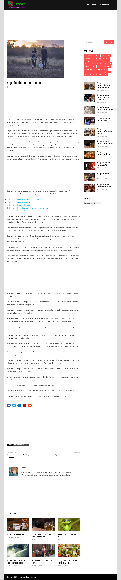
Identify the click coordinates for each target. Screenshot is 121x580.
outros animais (88, 69)
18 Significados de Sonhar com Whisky (103, 153)
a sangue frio (90, 55)
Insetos (99, 64)
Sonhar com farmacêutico (16, 534)
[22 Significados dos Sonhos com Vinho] (89, 163)
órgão (105, 75)
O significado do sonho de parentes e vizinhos (23, 199)
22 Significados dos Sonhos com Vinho (103, 164)
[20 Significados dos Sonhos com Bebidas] (89, 185)
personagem (104, 5)
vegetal (86, 75)
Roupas (87, 72)
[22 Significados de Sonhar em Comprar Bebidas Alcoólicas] (89, 83)
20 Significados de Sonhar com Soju (103, 175)
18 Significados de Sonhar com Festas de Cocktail (104, 131)
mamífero (87, 66)
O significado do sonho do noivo (18, 205)
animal (94, 5)
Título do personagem (21, 445)
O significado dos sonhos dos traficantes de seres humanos (28, 208)
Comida (95, 58)
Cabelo (103, 55)
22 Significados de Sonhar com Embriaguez (42, 535)
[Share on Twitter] (14, 405)
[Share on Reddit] (30, 405)
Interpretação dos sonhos (27, 577)
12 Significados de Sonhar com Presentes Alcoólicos (104, 97)
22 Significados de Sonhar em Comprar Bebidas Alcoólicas (103, 85)
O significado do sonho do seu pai (19, 202)
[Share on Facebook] (9, 405)
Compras (101, 58)
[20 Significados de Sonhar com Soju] (89, 174)
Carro (108, 55)
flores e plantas (105, 61)
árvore (100, 75)
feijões (97, 61)
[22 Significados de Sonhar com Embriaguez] (89, 141)
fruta (86, 64)
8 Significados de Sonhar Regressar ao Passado (16, 561)
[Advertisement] (60, 23)
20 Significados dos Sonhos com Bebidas (104, 186)
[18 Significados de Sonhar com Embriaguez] (89, 107)
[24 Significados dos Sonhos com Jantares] (89, 118)
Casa (87, 5)
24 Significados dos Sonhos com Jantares (104, 119)
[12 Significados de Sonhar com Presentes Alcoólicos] (89, 95)
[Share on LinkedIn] (19, 405)
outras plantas (107, 66)
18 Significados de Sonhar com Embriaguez (105, 108)
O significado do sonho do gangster (19, 211)
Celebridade (88, 58)
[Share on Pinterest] (24, 405)
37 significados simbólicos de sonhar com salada (69, 561)
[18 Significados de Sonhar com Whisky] (89, 152)
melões (93, 66)
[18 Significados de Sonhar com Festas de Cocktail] (89, 129)
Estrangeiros (88, 61)
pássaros (99, 69)
